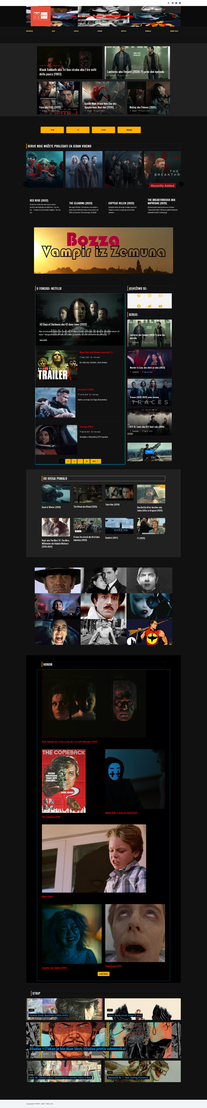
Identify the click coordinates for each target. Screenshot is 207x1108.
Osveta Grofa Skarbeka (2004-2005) (48, 1015)
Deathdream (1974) (113, 966)
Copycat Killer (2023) (82, 203)
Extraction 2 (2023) (86, 389)
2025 (53, 31)
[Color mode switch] (168, 3)
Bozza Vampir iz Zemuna (120, 16)
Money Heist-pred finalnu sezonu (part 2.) (96, 352)
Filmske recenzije (53, 66)
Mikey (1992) (47, 896)
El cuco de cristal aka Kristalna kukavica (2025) (87, 538)
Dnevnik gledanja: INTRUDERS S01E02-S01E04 (162, 204)
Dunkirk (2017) (111, 537)
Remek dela (174, 31)
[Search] (174, 16)
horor (100, 31)
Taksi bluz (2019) (112, 504)
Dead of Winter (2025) (51, 507)
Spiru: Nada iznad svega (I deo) (125, 1015)
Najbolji (148, 31)
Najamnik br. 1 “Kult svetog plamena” (128, 1077)
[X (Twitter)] (176, 3)
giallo (76, 31)
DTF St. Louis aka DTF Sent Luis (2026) (147, 426)
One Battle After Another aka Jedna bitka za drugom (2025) (149, 509)
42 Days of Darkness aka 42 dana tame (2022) (63, 324)
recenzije (29, 31)
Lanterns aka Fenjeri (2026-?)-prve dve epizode (135, 71)
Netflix (123, 31)
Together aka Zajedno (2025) (54, 967)
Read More (43, 340)
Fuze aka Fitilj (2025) (50, 107)
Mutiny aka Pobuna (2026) (143, 107)
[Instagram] (180, 3)
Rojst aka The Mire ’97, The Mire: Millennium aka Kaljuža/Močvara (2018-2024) (55, 543)
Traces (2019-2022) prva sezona (144, 397)
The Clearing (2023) (41, 203)
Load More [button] (103, 974)
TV (80, 16)
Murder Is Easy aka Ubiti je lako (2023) (147, 367)
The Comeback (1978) (51, 816)
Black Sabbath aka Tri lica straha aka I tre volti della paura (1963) (67, 71)
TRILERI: (149, 452)
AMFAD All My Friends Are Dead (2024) (121, 812)
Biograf (44, 111)
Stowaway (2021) (86, 426)
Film (73, 16)
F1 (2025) (141, 538)
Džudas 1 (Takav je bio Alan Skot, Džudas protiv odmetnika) (77, 1049)
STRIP (88, 16)
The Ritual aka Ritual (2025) (85, 506)
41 (86, 461)
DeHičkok (113, 75)
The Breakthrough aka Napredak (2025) (122, 201)
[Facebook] (173, 3)
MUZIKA (98, 16)
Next (94, 461)
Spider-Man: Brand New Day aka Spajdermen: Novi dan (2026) (100, 105)
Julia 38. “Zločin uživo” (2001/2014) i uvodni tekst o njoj (60, 1077)
